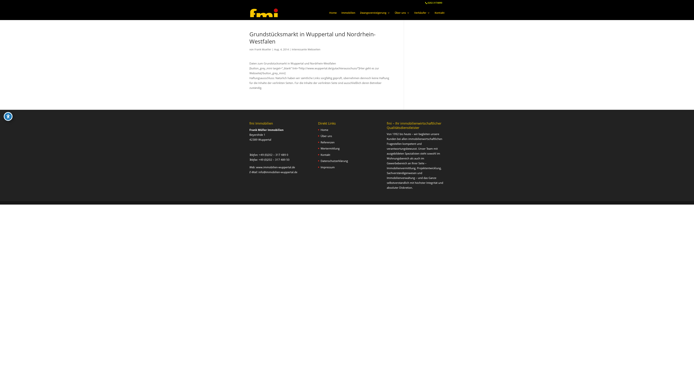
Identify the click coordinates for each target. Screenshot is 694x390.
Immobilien (348, 13)
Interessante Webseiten (306, 49)
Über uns (400, 13)
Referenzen (328, 142)
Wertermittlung (330, 148)
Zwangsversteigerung (373, 13)
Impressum (328, 167)
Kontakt (440, 13)
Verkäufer (420, 13)
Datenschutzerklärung (334, 161)
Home (333, 13)
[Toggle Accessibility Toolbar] (8, 116)
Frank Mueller (262, 49)
